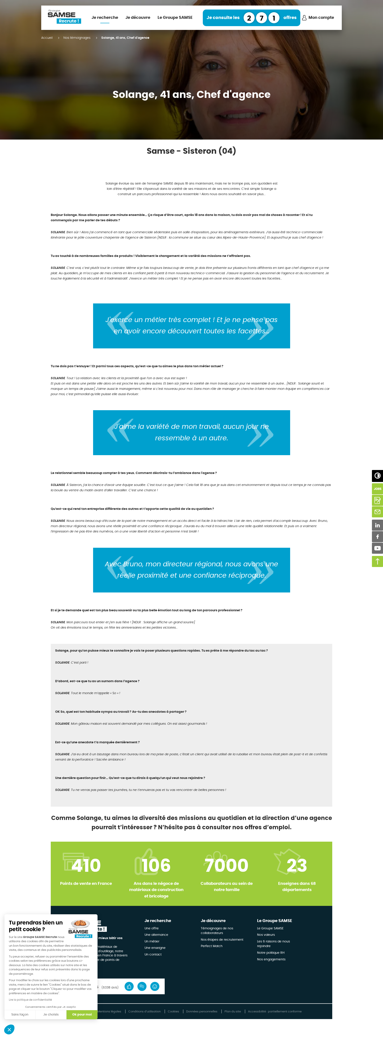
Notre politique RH (271, 952)
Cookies (173, 1011)
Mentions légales (109, 1011)
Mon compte (321, 18)
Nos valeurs (266, 934)
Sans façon (19, 1014)
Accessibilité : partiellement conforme (275, 1011)
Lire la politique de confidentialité (30, 999)
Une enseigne (155, 948)
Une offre (152, 928)
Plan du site (233, 1011)
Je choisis (51, 1014)
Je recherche (105, 18)
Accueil (47, 37)
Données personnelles (201, 1011)
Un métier (152, 941)
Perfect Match (212, 946)
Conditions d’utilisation (144, 1011)
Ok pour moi (82, 1014)
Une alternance (156, 934)
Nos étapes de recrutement (222, 939)
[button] (9, 1029)
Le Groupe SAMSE (175, 18)
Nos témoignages (76, 37)
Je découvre (137, 18)
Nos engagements (271, 959)
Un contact (153, 954)
